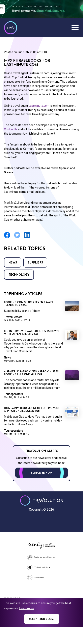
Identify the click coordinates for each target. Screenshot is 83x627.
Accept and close (41, 619)
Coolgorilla (10, 129)
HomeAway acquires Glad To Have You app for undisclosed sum (31, 409)
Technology (18, 274)
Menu (75, 27)
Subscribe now (41, 473)
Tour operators (13, 394)
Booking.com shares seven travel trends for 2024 (29, 304)
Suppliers (35, 262)
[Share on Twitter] (17, 237)
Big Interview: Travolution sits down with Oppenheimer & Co (31, 332)
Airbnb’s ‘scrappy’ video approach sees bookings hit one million (31, 373)
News (12, 262)
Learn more (26, 608)
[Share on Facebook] (7, 237)
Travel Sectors (13, 317)
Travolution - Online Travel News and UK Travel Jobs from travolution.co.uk (41, 500)
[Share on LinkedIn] (27, 237)
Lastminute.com (39, 105)
